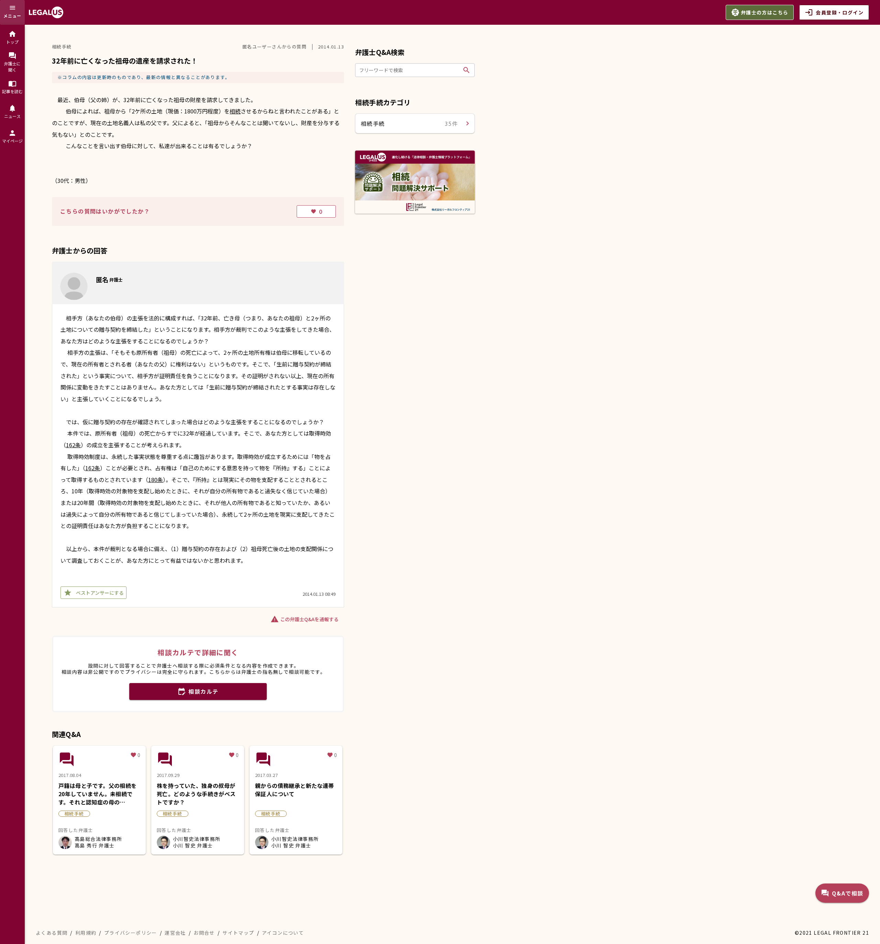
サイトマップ (238, 932)
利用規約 (86, 932)
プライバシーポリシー (130, 932)
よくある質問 (51, 932)
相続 (235, 111)
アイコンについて (283, 932)
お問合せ (204, 932)
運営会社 (175, 932)
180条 (155, 479)
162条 (73, 445)
